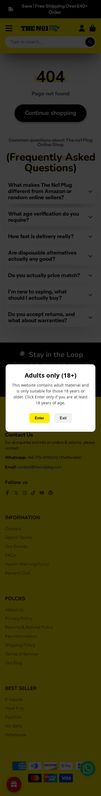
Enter (39, 418)
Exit (63, 418)
